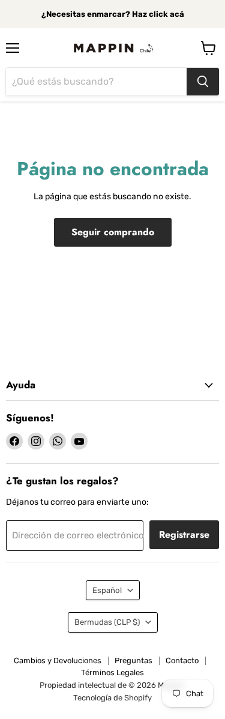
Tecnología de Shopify (112, 697)
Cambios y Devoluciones (57, 660)
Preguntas (133, 660)
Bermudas (107, 622)
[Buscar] (203, 81)
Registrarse (184, 534)
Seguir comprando (112, 232)
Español (107, 590)
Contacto (182, 660)
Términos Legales (112, 672)
